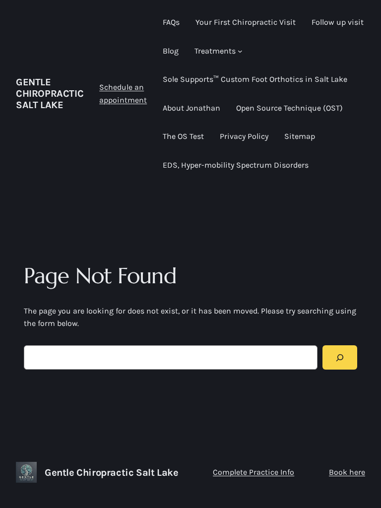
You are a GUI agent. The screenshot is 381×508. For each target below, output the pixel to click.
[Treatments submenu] (240, 51)
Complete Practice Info (253, 472)
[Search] (339, 357)
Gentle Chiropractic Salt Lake (49, 93)
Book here (347, 472)
